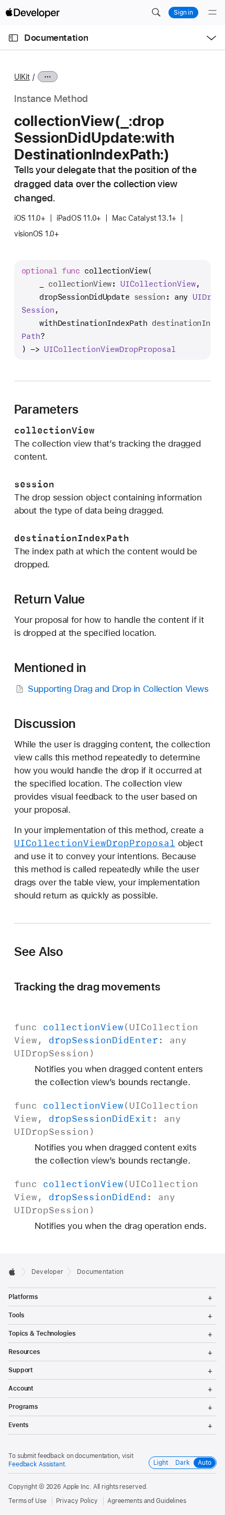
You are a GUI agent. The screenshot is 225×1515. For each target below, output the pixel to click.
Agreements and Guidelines (146, 1501)
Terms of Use (27, 1501)
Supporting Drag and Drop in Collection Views (118, 689)
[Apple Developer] (32, 12)
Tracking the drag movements (87, 986)
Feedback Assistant (36, 1464)
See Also (38, 951)
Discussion (44, 723)
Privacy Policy (77, 1501)
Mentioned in (50, 667)
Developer (47, 1271)
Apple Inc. (77, 1486)
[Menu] (212, 12)
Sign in (183, 12)
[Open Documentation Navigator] (13, 37)
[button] (155, 12)
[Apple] (14, 1272)
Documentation (56, 37)
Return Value (49, 599)
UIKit (22, 77)
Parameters (46, 409)
